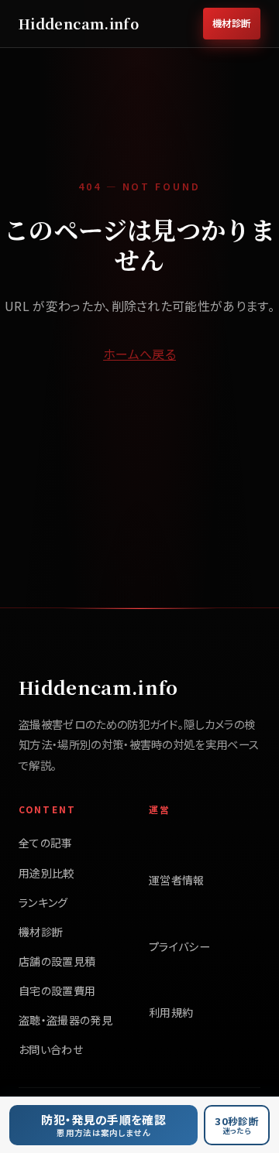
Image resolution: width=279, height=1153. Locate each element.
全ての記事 (46, 842)
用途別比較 (46, 873)
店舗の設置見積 (57, 961)
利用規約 (171, 1012)
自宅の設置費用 (57, 990)
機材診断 (231, 23)
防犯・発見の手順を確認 (103, 1124)
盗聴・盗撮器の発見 (65, 1020)
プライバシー (179, 946)
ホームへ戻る (139, 353)
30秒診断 (237, 1125)
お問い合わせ (51, 1049)
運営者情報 (177, 880)
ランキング (43, 902)
